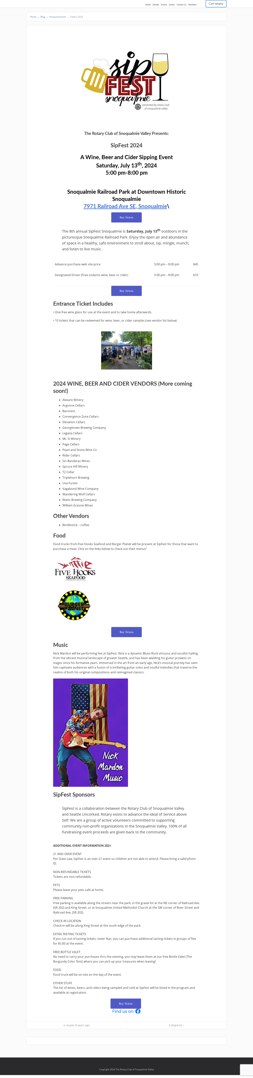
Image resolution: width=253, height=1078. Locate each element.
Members (192, 5)
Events (164, 5)
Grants (172, 5)
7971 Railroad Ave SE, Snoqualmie (125, 206)
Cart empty (216, 3)
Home (148, 5)
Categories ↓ (176, 1025)
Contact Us (182, 5)
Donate (156, 5)
